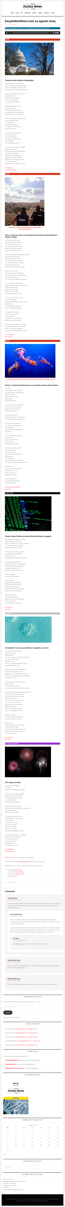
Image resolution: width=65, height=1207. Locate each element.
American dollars (19, 872)
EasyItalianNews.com (32, 6)
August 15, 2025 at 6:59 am (14, 962)
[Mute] (53, 33)
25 (15, 1145)
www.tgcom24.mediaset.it (12, 487)
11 (15, 1138)
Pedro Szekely (14, 379)
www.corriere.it (9, 334)
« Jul (4, 1154)
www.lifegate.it (9, 849)
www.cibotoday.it (10, 851)
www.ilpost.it (8, 168)
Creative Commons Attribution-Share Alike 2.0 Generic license (37, 379)
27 (32, 1145)
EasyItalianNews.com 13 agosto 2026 (26, 1037)
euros (15, 876)
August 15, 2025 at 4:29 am (14, 899)
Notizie (13, 882)
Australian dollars (19, 874)
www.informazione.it (11, 170)
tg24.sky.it (8, 489)
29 (49, 1145)
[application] (32, 32)
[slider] (57, 32)
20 (32, 1141)
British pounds (18, 870)
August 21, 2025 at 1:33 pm (14, 980)
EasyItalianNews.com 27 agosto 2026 (26, 1029)
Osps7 (13, 227)
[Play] (7, 33)
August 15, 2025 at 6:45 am (16, 916)
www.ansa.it (8, 336)
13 (32, 1138)
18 (15, 1141)
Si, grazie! (8, 1012)
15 (49, 1138)
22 (49, 1141)
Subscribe (8, 857)
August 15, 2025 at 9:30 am (19, 940)
